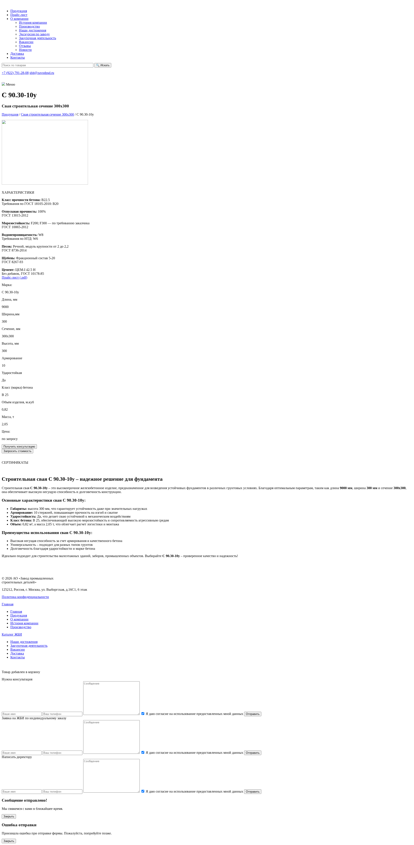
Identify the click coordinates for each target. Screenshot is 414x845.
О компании (19, 18)
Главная (7, 604)
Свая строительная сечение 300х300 (47, 114)
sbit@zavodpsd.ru (42, 73)
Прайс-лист (18, 15)
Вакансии (26, 42)
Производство (29, 26)
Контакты (17, 57)
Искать (103, 65)
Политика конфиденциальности (25, 597)
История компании (33, 22)
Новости (25, 50)
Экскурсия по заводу (34, 34)
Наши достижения (32, 30)
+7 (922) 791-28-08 (15, 73)
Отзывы (25, 46)
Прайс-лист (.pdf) (14, 277)
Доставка (17, 53)
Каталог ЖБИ (12, 634)
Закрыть (8, 816)
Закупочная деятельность (37, 38)
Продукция (18, 11)
